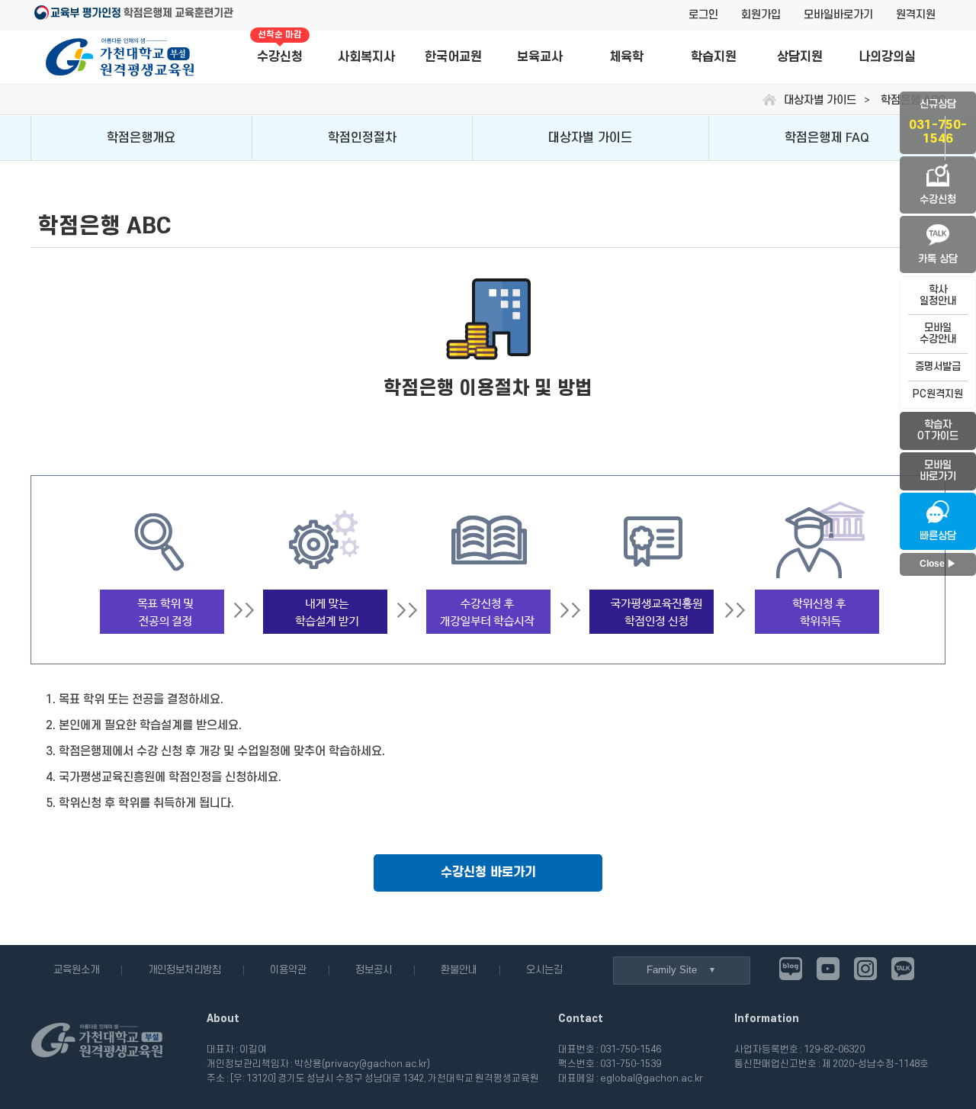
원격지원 (916, 14)
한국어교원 (453, 57)
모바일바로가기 (838, 14)
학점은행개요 (141, 138)
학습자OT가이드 (937, 430)
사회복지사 (366, 57)
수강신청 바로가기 (488, 872)
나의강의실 (887, 57)
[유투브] (828, 968)
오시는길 (544, 970)
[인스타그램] (865, 968)
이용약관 (288, 970)
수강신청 (280, 47)
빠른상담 (938, 536)
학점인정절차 (362, 138)
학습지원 (714, 57)
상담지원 (800, 57)
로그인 (703, 14)
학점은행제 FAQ (827, 138)
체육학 (626, 57)
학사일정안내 (938, 295)
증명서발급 (938, 366)
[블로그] (790, 968)
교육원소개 (76, 970)
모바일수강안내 (938, 333)
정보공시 (373, 970)
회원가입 (761, 14)
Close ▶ (938, 563)
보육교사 (540, 57)
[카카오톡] (902, 968)
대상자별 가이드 (590, 138)
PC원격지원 (938, 394)
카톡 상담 (938, 259)
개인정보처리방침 (184, 970)
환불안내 (459, 970)
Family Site (672, 970)
